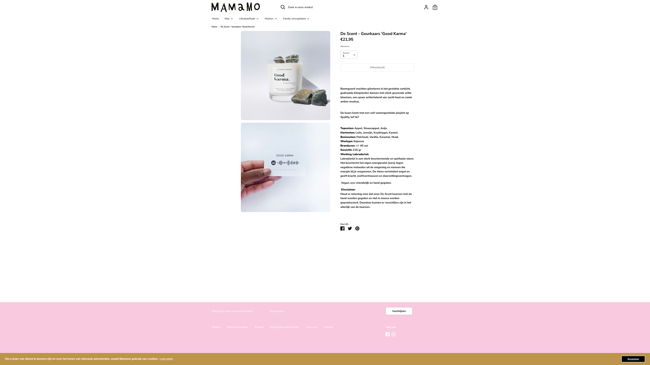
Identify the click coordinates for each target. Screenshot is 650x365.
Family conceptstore (295, 18)
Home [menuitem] (215, 18)
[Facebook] (388, 334)
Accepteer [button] (633, 359)
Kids (227, 18)
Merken (269, 18)
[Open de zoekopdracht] (282, 7)
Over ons (311, 327)
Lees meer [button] (166, 358)
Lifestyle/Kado (247, 18)
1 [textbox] (343, 56)
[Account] (426, 6)
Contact (328, 327)
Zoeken (216, 327)
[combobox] (348, 54)
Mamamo (344, 46)
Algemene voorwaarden (284, 327)
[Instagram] (393, 334)
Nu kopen (377, 78)
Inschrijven (399, 311)
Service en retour (237, 327)
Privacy (259, 327)
